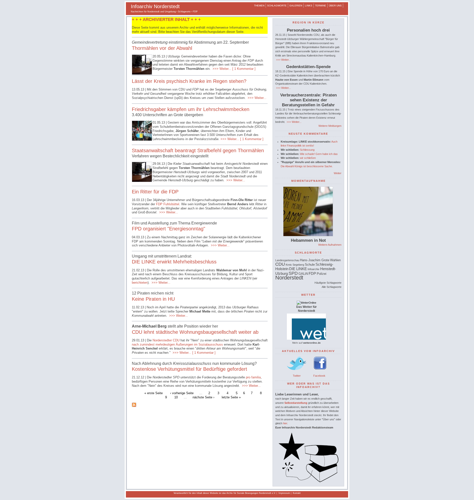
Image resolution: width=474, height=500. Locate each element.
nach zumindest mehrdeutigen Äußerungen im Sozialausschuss (178, 344)
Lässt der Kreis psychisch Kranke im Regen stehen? (189, 81)
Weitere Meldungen (329, 125)
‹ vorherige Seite (182, 393)
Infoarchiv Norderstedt (155, 6)
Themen (259, 5)
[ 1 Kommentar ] (244, 69)
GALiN (303, 274)
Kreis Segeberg (295, 264)
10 (176, 397)
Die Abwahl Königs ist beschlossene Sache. (307, 166)
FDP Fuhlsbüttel (167, 204)
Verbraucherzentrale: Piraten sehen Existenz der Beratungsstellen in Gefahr (308, 100)
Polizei (321, 274)
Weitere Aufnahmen (329, 244)
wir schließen (308, 157)
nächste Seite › (203, 397)
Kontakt (297, 493)
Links (308, 5)
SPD (293, 273)
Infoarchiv (313, 269)
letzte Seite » (231, 397)
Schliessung (307, 149)
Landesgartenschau (287, 260)
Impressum (284, 493)
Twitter (297, 375)
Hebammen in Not (308, 240)
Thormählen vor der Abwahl (162, 48)
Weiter (337, 173)
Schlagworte (277, 5)
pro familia (253, 377)
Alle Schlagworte (331, 286)
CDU (280, 264)
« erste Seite (153, 393)
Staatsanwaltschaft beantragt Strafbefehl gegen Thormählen (198, 150)
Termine (320, 5)
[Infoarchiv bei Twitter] (297, 371)
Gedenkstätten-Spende (308, 66)
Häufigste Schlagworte (328, 282)
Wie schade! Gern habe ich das (319, 153)
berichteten (140, 282)
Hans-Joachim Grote (314, 260)
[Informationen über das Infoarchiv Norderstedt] (308, 481)
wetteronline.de (312, 342)
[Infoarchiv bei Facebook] (320, 371)
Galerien (295, 5)
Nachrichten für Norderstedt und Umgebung (153, 11)
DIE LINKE (298, 269)
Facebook (319, 375)
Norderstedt (289, 278)
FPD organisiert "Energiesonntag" (168, 228)
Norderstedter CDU (166, 340)
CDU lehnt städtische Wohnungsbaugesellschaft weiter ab (195, 332)
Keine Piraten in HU (153, 299)
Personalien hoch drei (308, 30)
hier (285, 423)
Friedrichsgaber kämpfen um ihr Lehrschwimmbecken (190, 109)
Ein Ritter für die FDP (155, 191)
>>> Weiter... (221, 69)
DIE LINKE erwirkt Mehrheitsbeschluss (174, 261)
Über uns (335, 5)
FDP (312, 273)
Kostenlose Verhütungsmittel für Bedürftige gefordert (189, 369)
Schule (310, 264)
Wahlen (335, 260)
